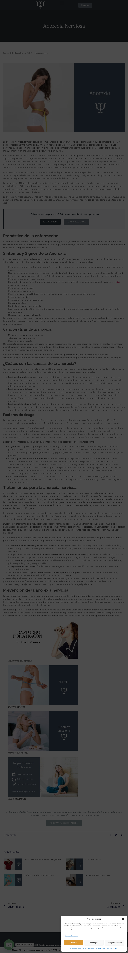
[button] (123, 919)
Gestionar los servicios (71, 936)
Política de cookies (75, 949)
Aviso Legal (114, 949)
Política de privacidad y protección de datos (96, 949)
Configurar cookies (114, 942)
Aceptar (73, 942)
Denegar (94, 942)
